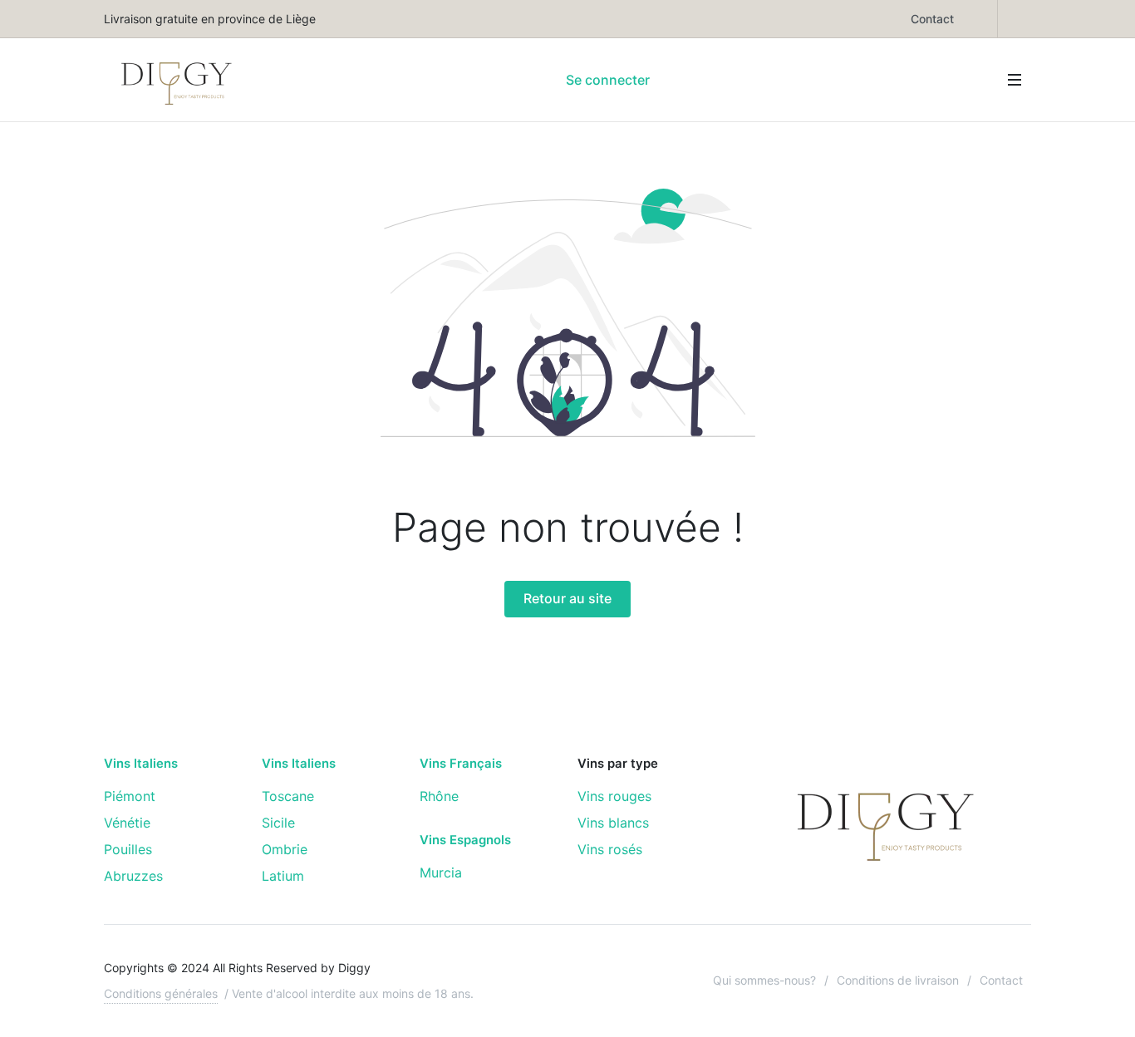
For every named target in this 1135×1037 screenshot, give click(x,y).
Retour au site (567, 598)
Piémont (129, 796)
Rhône (439, 796)
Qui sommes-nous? (764, 980)
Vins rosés (609, 849)
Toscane (288, 796)
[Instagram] (1014, 18)
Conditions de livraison (898, 980)
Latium (283, 875)
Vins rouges (614, 796)
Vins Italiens (141, 763)
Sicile (278, 822)
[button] (669, 79)
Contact (932, 19)
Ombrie (284, 849)
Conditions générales (161, 993)
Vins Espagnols (465, 840)
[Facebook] (980, 18)
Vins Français (461, 763)
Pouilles (128, 849)
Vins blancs (613, 822)
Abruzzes (133, 875)
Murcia (441, 872)
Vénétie (127, 822)
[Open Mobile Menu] (1014, 79)
